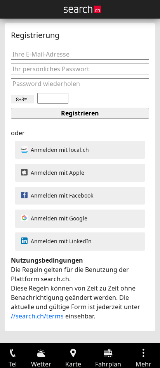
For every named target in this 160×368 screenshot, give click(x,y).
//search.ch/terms (37, 316)
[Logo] (82, 9)
